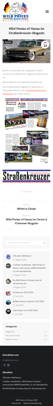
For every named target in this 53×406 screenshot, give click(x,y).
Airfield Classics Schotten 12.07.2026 (28, 301)
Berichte (8, 42)
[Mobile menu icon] (47, 11)
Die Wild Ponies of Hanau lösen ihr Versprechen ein (27, 282)
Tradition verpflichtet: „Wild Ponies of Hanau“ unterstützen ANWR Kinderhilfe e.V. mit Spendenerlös (29, 268)
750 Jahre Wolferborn (22, 256)
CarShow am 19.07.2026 (23, 292)
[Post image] (8, 257)
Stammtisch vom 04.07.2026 (25, 310)
